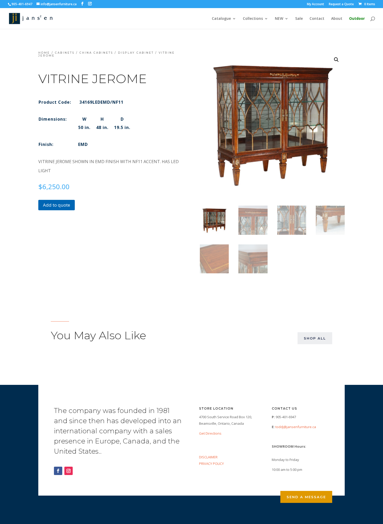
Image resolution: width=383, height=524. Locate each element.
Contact (317, 19)
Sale (299, 19)
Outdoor (357, 19)
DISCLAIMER (208, 457)
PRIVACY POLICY (211, 463)
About (336, 19)
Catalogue (221, 19)
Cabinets (65, 52)
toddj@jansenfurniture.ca (295, 426)
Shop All (315, 338)
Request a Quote (341, 4)
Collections (253, 19)
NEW (279, 19)
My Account (315, 4)
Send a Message (306, 497)
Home (44, 52)
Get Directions (210, 433)
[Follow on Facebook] (58, 471)
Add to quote (56, 205)
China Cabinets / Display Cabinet (116, 52)
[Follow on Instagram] (68, 471)
